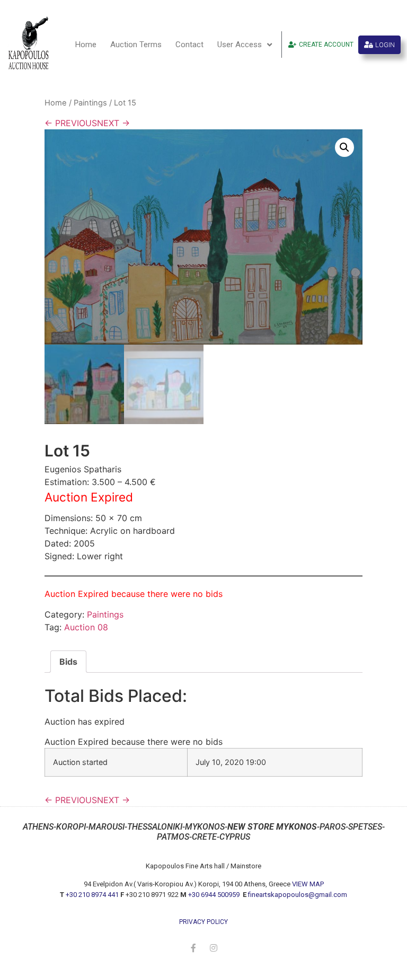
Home (85, 44)
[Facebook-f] (193, 948)
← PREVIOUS (71, 123)
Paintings (90, 103)
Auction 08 (86, 627)
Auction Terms (136, 44)
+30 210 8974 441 (92, 895)
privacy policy (203, 922)
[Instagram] (213, 948)
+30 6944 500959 (214, 895)
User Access (239, 44)
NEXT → (113, 123)
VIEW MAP (308, 884)
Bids (68, 661)
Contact (189, 44)
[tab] (68, 661)
